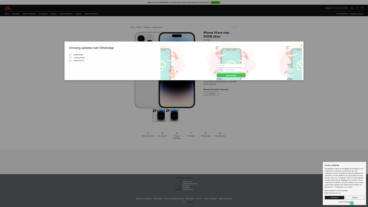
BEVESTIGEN (231, 76)
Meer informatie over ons (333, 193)
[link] (345, 201)
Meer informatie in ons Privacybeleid (336, 190)
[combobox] (220, 70)
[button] (334, 197)
